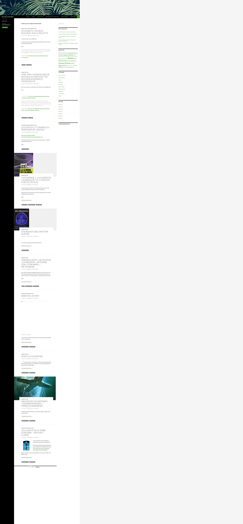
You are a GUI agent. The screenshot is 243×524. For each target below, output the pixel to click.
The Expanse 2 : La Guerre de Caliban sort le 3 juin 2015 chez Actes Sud (36, 179)
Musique (72, 56)
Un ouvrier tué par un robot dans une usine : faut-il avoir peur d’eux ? (67, 40)
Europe (72, 53)
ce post (39, 442)
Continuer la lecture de (26, 200)
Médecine (76, 56)
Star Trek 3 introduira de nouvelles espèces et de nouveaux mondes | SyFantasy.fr (35, 78)
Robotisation (64, 60)
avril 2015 (60, 116)
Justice (74, 55)
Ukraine (64, 67)
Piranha (61, 58)
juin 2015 (60, 111)
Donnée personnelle (64, 53)
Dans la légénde (61, 77)
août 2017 (60, 104)
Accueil (27, 16)
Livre (23, 286)
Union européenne (69, 67)
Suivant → (38, 467)
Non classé (60, 84)
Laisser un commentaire (34, 35)
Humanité (60, 55)
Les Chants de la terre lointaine (40, 449)
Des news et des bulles (8, 16)
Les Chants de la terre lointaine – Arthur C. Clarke (33, 432)
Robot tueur (69, 60)
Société (33, 16)
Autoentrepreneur (65, 52)
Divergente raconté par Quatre (34, 232)
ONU (59, 58)
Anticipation (60, 52)
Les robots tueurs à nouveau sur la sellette (34, 32)
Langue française (61, 56)
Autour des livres (64, 16)
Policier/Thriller (61, 86)
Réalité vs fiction (25, 28)
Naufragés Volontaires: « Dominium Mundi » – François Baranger (34, 403)
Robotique (29, 64)
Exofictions (24, 204)
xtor (74, 67)
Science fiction (40, 16)
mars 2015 (60, 118)
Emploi (69, 53)
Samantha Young (73, 61)
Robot (23, 64)
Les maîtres (23, 293)
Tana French (72, 65)
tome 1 (38, 188)
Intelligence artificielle (68, 55)
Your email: (4, 23)
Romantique (60, 91)
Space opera (24, 117)
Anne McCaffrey (30, 296)
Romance (73, 60)
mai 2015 (60, 113)
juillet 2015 (60, 109)
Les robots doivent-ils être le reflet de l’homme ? (68, 34)
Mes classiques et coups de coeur (52, 16)
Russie (70, 61)
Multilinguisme (68, 56)
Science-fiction (32, 204)
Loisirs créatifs (73, 16)
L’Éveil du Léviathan (32, 356)
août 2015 (60, 106)
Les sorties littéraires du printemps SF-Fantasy (35, 128)
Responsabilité (65, 58)
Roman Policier (66, 61)
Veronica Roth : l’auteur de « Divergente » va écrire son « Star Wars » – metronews (36, 263)
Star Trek (30, 117)
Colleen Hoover (71, 52)
